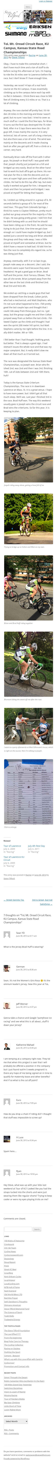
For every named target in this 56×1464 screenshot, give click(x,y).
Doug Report (10, 1262)
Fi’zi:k (6, 1265)
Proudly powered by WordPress (17, 1458)
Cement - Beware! (12, 1355)
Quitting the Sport (12, 1352)
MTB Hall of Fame (12, 1287)
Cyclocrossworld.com (13, 1255)
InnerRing (8, 1273)
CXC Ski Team (10, 1248)
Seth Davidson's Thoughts (15, 1301)
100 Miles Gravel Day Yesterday (18, 1384)
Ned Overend (10, 1291)
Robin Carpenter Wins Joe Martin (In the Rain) (24, 1381)
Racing (32, 55)
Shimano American (12, 1305)
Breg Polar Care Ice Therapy (16, 1341)
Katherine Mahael (25, 1044)
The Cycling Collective (13, 1345)
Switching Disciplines (13, 1388)
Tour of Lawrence (12, 845)
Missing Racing (10, 1395)
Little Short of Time (12, 1406)
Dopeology (9, 1258)
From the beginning (13, 1337)
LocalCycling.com (11, 1283)
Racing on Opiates (12, 1348)
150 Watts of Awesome (14, 1240)
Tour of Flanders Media (14, 1399)
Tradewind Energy (12, 1319)
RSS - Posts (9, 1429)
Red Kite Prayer (11, 1298)
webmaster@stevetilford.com (38, 1455)
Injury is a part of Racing (14, 1391)
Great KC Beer (10, 1269)
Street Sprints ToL (14, 899)
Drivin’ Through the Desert (15, 1377)
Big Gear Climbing (12, 1402)
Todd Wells (9, 1316)
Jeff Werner (22, 1003)
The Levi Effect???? (12, 1334)
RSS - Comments (11, 1433)
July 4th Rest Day (36, 845)
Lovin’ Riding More (12, 1409)
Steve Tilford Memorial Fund (16, 1308)
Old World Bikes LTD (13, 1294)
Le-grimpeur (9, 1280)
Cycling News (10, 1251)
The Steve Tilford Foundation (17, 1330)
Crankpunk (9, 1244)
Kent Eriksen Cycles (12, 1276)
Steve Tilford (18, 57)
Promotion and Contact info (16, 1366)
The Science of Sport (13, 1312)
